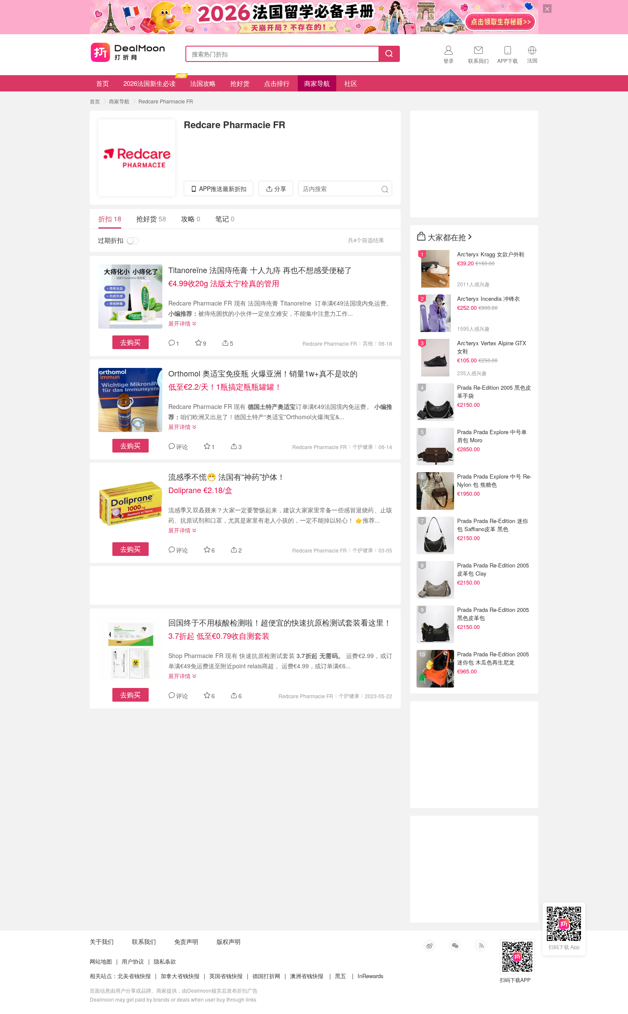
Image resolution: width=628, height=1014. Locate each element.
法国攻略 (203, 83)
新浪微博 (429, 945)
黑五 (340, 976)
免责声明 (186, 941)
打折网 (128, 52)
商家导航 (317, 83)
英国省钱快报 (226, 976)
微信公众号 (455, 945)
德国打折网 (266, 976)
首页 (102, 83)
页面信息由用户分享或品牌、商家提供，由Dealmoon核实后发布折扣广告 (174, 990)
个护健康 (362, 446)
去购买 (130, 342)
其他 (368, 343)
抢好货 (239, 83)
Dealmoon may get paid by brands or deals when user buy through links (173, 999)
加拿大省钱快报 (180, 976)
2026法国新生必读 (149, 83)
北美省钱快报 (134, 976)
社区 (350, 83)
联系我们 (144, 941)
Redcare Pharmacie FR (165, 101)
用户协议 (133, 961)
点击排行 (277, 83)
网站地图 (101, 961)
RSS (480, 945)
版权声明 (229, 941)
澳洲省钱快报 (306, 976)
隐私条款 (165, 961)
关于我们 (102, 941)
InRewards (371, 976)
